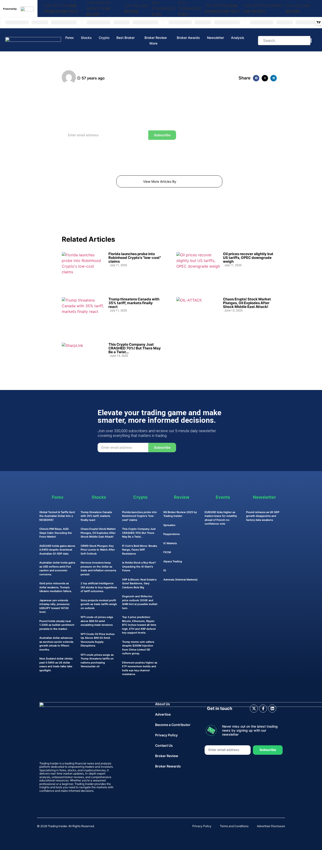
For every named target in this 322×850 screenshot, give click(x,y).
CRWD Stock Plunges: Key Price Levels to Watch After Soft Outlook (98, 549)
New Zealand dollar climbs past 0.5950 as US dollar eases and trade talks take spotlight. (56, 664)
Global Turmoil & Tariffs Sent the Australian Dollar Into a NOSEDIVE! (57, 516)
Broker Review (155, 38)
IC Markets (170, 543)
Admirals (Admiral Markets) (180, 579)
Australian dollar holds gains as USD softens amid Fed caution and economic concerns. (57, 568)
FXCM (167, 552)
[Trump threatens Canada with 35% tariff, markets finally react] (83, 313)
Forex (69, 38)
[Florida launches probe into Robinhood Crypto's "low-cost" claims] (83, 268)
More (153, 43)
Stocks (86, 38)
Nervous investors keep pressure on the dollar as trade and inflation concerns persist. (98, 568)
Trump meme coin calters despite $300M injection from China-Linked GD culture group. (138, 647)
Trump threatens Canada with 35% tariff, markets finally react (133, 303)
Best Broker (125, 38)
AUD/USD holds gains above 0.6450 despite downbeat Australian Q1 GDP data (57, 549)
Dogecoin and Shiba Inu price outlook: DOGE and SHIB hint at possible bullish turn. (139, 602)
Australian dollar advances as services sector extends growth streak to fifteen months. (56, 643)
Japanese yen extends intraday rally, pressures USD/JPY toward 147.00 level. (54, 606)
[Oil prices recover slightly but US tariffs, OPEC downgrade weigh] (198, 268)
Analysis (237, 38)
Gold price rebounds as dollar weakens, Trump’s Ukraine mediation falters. (55, 587)
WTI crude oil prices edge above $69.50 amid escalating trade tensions (97, 620)
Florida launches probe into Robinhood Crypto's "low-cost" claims (134, 257)
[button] (256, 78)
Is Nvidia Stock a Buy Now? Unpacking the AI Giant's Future (139, 566)
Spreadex (169, 525)
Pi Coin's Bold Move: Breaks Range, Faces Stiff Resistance (139, 549)
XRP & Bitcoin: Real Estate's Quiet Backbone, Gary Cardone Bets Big (139, 583)
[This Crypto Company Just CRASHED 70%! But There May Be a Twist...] (83, 358)
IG (164, 570)
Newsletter (215, 38)
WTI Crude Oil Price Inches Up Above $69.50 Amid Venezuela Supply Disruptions (98, 639)
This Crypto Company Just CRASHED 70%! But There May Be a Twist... (134, 348)
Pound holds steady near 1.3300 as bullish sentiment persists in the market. (56, 624)
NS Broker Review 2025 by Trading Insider (180, 514)
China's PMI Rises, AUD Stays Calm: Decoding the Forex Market (55, 532)
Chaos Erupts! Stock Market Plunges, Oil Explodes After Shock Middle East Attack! (247, 303)
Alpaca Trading (172, 561)
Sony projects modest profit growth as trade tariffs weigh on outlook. (99, 604)
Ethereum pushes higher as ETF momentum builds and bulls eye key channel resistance (139, 668)
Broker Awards (188, 38)
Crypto (104, 38)
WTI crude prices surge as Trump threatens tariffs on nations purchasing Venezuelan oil (97, 660)
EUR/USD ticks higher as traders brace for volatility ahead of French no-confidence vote (221, 518)
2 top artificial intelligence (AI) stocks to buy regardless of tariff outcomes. (99, 587)
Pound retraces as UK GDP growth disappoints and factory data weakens (262, 516)
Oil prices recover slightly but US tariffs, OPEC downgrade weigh (248, 257)
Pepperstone (171, 534)
